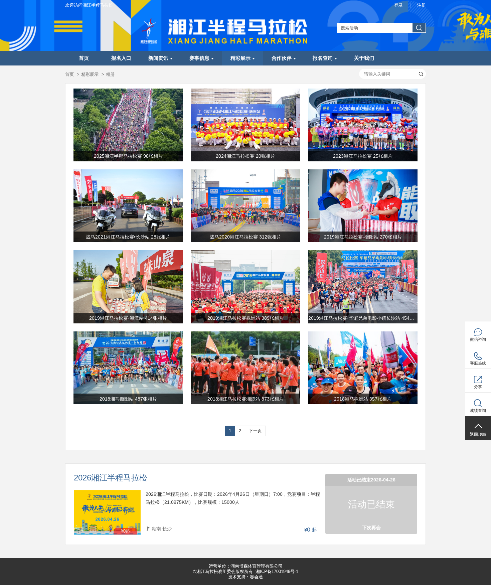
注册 (421, 5)
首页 (84, 58)
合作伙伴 (282, 58)
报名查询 (323, 58)
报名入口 (121, 58)
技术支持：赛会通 (245, 576)
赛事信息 (199, 58)
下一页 (255, 430)
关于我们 (364, 58)
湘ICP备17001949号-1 (277, 571)
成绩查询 (478, 410)
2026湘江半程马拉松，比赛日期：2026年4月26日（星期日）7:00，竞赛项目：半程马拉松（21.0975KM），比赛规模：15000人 (233, 498)
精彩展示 (240, 58)
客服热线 (478, 363)
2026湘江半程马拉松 (110, 478)
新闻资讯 (158, 58)
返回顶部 (478, 434)
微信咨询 (478, 339)
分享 (478, 387)
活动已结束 (371, 504)
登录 (398, 5)
